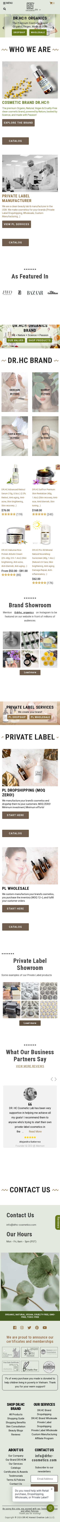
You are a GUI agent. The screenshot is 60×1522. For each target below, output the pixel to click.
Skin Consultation (15, 1426)
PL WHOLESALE (40, 717)
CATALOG (15, 140)
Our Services (16, 1463)
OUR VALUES (16, 340)
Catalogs (16, 1467)
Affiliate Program (44, 1438)
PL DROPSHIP (17, 717)
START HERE (15, 815)
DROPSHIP (19, 32)
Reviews (15, 1434)
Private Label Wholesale (44, 1430)
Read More (35, 1131)
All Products (15, 1414)
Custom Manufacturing (44, 1434)
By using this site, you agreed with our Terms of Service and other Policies (30, 1510)
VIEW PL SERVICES (16, 224)
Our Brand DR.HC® (16, 1459)
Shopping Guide (15, 1418)
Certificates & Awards (16, 1471)
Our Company (15, 1455)
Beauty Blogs (16, 1430)
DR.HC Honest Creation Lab (35, 1517)
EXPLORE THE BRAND (18, 122)
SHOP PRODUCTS (39, 340)
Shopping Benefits (16, 1422)
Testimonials (16, 1475)
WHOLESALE (38, 32)
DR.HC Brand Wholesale (44, 1418)
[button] (38, 9)
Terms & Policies (15, 1479)
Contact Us (16, 1483)
